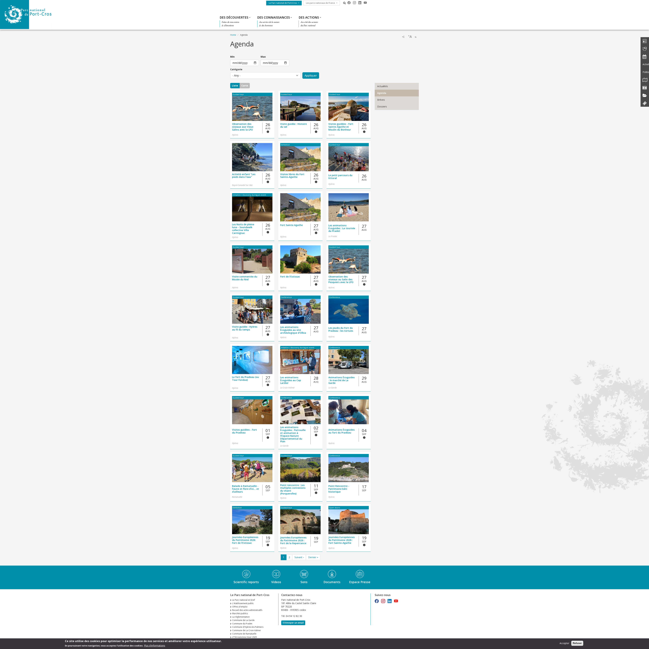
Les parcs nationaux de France (320, 3)
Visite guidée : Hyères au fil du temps (244, 328)
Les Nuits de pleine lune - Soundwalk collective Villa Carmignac (243, 228)
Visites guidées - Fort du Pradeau (244, 431)
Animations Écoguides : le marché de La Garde (341, 380)
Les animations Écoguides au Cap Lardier (290, 380)
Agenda (381, 93)
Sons (304, 582)
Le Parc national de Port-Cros (283, 3)
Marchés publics (240, 613)
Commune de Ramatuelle (244, 633)
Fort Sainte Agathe (291, 225)
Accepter (564, 643)
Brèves (381, 99)
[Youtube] (365, 3)
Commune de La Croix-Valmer (246, 630)
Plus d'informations (154, 645)
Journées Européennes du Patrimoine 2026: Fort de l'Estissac (245, 540)
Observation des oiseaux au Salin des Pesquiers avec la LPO (340, 279)
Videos (276, 582)
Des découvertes (234, 17)
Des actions (309, 17)
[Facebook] (349, 3)
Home (233, 34)
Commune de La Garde (243, 620)
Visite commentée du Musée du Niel (244, 278)
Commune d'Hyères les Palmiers (247, 627)
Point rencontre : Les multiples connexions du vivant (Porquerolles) (292, 489)
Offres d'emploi (239, 606)
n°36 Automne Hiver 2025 (244, 637)
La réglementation (241, 616)
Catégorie (236, 69)
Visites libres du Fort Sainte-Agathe (292, 176)
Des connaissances (273, 17)
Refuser (577, 643)
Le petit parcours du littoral (340, 177)
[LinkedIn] (359, 3)
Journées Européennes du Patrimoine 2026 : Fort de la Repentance (293, 540)
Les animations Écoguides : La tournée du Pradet (341, 228)
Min (232, 56)
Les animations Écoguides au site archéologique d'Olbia (293, 330)
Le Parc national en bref (243, 600)
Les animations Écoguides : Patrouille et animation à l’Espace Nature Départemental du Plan (293, 434)
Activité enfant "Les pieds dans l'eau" (243, 176)
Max (263, 56)
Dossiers (382, 106)
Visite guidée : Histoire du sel (293, 125)
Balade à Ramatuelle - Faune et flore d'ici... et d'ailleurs (245, 489)
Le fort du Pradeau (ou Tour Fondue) (245, 378)
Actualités (382, 86)
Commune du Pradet (242, 623)
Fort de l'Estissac (290, 276)
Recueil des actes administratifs (247, 610)
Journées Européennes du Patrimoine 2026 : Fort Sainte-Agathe (341, 540)
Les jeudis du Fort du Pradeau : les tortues (340, 329)
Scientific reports (246, 582)
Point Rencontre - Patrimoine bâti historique (338, 489)
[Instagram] (354, 3)
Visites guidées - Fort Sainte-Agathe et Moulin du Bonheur (340, 127)
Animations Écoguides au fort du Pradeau (341, 431)
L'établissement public (243, 603)
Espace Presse (359, 582)
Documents (331, 582)
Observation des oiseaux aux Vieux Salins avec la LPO (242, 127)
